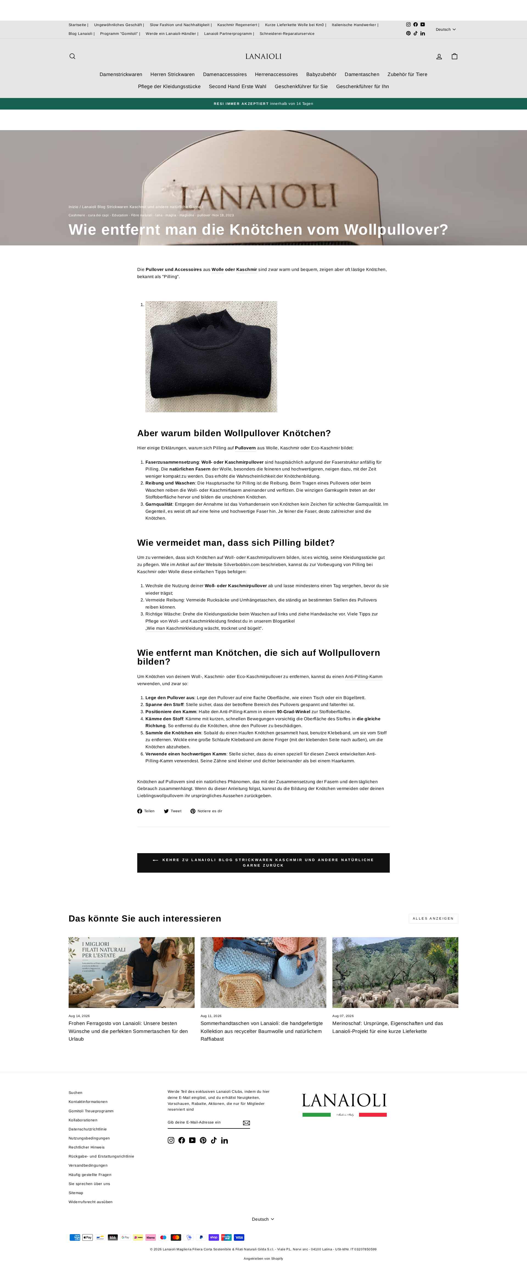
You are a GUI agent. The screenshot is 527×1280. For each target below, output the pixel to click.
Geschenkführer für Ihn (362, 86)
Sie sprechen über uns (89, 1184)
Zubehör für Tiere (407, 74)
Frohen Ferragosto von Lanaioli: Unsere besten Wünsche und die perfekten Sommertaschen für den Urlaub (128, 1031)
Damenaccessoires (225, 74)
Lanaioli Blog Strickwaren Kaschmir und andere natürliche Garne (141, 207)
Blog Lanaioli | (82, 34)
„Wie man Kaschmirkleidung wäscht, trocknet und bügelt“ (203, 628)
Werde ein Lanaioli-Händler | (172, 34)
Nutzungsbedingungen (89, 1138)
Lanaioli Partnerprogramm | (229, 34)
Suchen (75, 1093)
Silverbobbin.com (241, 564)
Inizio (73, 207)
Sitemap (76, 1193)
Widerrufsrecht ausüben (91, 1202)
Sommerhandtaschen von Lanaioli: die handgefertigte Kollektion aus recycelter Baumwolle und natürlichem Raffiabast (262, 1031)
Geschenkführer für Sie (301, 86)
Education (120, 215)
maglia (171, 215)
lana (158, 215)
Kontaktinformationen (88, 1102)
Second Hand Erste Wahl (238, 86)
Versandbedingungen (88, 1165)
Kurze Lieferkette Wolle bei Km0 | (295, 25)
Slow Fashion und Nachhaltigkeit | (181, 25)
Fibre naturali (142, 215)
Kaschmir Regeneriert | (238, 25)
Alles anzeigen (433, 918)
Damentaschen (362, 74)
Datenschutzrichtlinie (88, 1129)
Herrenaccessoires (276, 74)
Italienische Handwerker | (355, 25)
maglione (187, 215)
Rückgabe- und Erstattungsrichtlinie (101, 1156)
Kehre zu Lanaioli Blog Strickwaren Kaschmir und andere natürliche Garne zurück (267, 863)
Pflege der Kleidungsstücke (169, 86)
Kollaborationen (83, 1120)
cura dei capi (98, 215)
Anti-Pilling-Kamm (363, 676)
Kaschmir (246, 269)
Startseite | (79, 25)
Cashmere (77, 215)
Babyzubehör (321, 74)
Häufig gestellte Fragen (90, 1175)
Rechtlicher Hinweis (87, 1147)
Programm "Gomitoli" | (120, 34)
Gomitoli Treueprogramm (91, 1111)
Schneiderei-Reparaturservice (287, 34)
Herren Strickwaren (172, 74)
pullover (203, 215)
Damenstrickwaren (121, 74)
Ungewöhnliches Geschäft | (119, 25)
